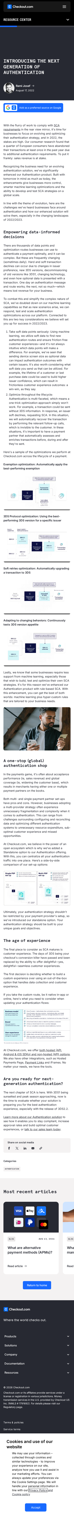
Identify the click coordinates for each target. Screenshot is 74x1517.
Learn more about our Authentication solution (32, 1117)
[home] (20, 6)
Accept (35, 1507)
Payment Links (34, 1062)
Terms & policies (13, 1422)
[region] (37, 1475)
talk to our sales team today (42, 1129)
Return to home (37, 1285)
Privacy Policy (38, 1490)
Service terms (11, 1429)
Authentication (12, 1169)
